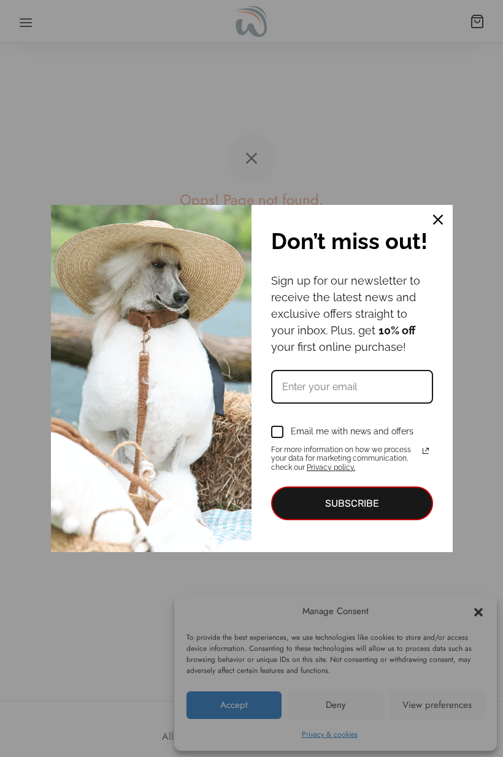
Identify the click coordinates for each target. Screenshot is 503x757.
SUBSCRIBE (352, 503)
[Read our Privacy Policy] (425, 451)
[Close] (438, 219)
